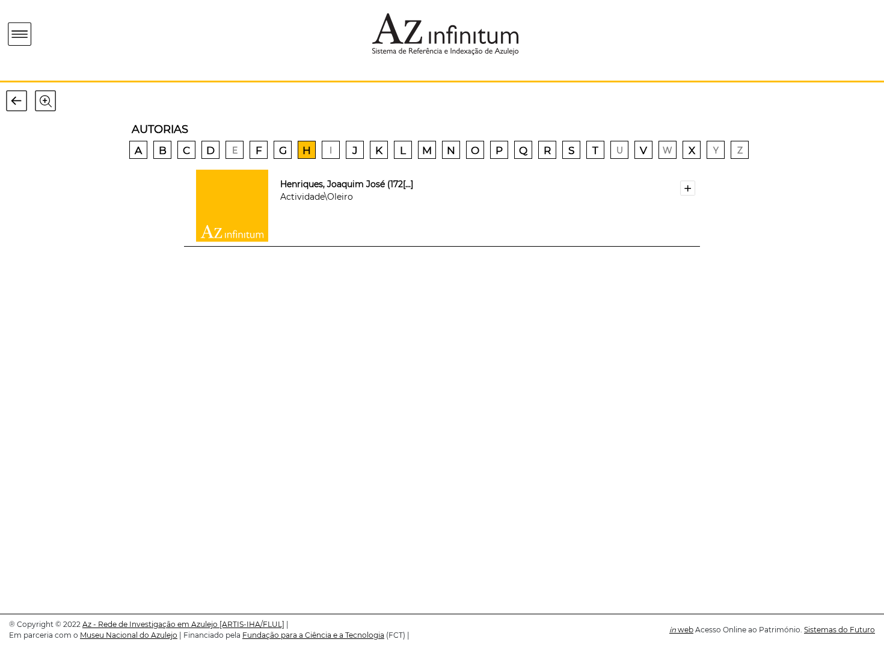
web (681, 629)
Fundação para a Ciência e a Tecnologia (313, 635)
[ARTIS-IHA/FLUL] (251, 624)
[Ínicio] (89, 34)
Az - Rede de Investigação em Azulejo (150, 624)
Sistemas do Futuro (839, 629)
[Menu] (20, 35)
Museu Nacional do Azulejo (128, 635)
